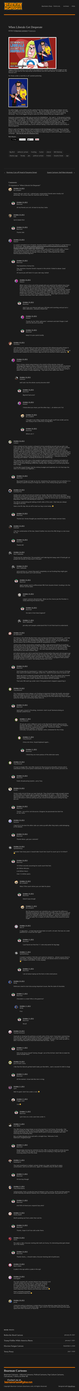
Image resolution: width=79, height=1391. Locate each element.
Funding (33, 152)
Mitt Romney (58, 152)
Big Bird (12, 152)
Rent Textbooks (18, 554)
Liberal (49, 152)
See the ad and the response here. (27, 133)
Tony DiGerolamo (19, 1188)
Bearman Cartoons (21, 31)
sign (67, 156)
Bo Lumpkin (17, 190)
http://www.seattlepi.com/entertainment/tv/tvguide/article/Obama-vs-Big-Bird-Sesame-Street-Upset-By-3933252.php (41, 247)
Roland (16, 241)
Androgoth (17, 1278)
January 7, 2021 (70, 1340)
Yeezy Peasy (9, 1351)
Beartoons (32, 31)
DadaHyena (17, 1162)
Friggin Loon (21, 1101)
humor (41, 152)
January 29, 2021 (69, 1335)
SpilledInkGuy (18, 848)
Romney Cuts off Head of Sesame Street (22, 172)
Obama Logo (14, 156)
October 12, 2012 (19, 1213)
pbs (29, 156)
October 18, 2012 (19, 1300)
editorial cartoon (23, 152)
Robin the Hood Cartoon (13, 1335)
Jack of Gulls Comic (20, 1063)
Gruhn (16, 790)
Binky (15, 983)
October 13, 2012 (19, 1238)
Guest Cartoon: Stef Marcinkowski (59, 172)
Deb (15, 217)
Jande (15, 1302)
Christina (16, 344)
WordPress (71, 1386)
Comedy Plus (18, 492)
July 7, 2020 (71, 1351)
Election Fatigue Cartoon (13, 1346)
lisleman (22, 379)
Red (24, 596)
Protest (48, 156)
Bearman (20, 204)
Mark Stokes (17, 1266)
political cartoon (38, 156)
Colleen (16, 443)
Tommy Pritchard (19, 1033)
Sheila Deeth (18, 1215)
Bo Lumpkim (30, 416)
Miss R (22, 927)
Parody (23, 156)
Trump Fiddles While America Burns (18, 1340)
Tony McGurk (18, 690)
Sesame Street (58, 156)
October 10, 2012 (19, 188)
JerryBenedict (18, 634)
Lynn (15, 1088)
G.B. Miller (17, 1126)
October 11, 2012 (28, 620)
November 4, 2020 (69, 1346)
